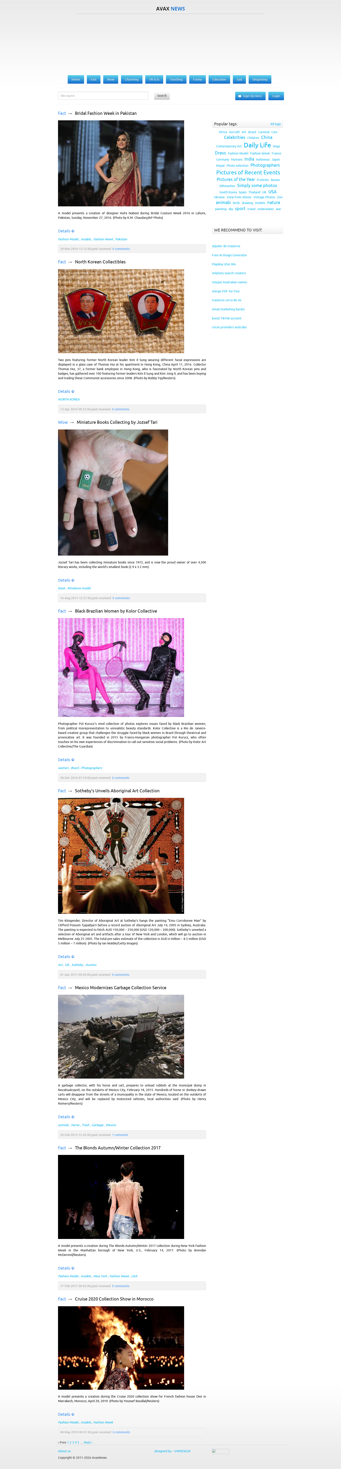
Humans (237, 159)
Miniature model (79, 588)
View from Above (239, 197)
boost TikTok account (226, 318)
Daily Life (257, 145)
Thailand (254, 192)
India (249, 159)
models (86, 239)
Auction (90, 965)
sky (231, 209)
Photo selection (237, 165)
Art (60, 965)
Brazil (75, 768)
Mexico (111, 1125)
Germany (222, 159)
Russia (275, 180)
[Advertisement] (170, 43)
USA (134, 1276)
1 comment (120, 1135)
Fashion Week (103, 239)
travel (251, 209)
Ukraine (219, 197)
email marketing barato (228, 309)
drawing (247, 203)
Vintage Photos (264, 197)
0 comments (121, 249)
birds (236, 203)
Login (276, 96)
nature (273, 202)
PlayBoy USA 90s (224, 264)
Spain (242, 192)
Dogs (276, 146)
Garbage (97, 1125)
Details (64, 231)
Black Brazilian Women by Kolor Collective (116, 611)
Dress (220, 153)
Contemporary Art (229, 146)
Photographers (91, 768)
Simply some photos (257, 185)
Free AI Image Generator (229, 255)
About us (64, 1451)
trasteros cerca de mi (226, 300)
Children (253, 137)
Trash (85, 1125)
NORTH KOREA (69, 399)
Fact (62, 113)
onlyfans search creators (229, 273)
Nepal (220, 165)
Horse (75, 1125)
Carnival (263, 132)
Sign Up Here (252, 96)
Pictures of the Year (236, 179)
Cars (274, 132)
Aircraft (234, 132)
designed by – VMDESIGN (172, 1451)
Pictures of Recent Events (248, 172)
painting (221, 209)
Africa (223, 132)
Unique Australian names (229, 282)
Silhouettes (227, 186)
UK (67, 965)
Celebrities (234, 137)
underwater (266, 209)
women (63, 768)
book (61, 588)
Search (162, 95)
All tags (275, 124)
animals (63, 1125)
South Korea (228, 192)
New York (100, 1276)
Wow (63, 422)
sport (240, 208)
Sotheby (77, 965)
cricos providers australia (229, 327)
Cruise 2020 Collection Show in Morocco (114, 1299)
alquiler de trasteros (226, 246)
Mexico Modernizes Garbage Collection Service (120, 987)
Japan (276, 159)
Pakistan (121, 239)
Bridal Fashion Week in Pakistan (106, 113)
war (278, 209)
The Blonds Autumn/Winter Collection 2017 (118, 1147)
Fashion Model (68, 239)
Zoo (279, 197)
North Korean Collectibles (100, 261)
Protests (263, 180)
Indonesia (263, 159)
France (276, 153)
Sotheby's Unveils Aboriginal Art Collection (117, 790)
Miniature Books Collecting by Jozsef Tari (117, 422)
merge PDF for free (226, 291)
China (266, 137)
